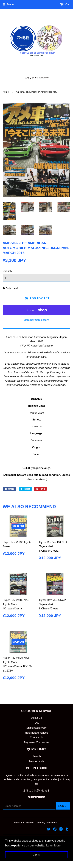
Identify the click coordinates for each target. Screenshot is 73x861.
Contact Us (36, 737)
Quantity (7, 270)
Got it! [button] (36, 854)
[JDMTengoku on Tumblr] (67, 829)
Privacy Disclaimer (47, 822)
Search (36, 756)
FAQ (36, 722)
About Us (36, 717)
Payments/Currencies (36, 742)
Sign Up (63, 805)
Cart (67, 4)
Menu (10, 4)
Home (6, 91)
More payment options (36, 319)
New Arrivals (36, 761)
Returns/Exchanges (36, 732)
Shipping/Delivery (36, 727)
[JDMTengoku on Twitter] (48, 829)
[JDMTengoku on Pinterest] (55, 829)
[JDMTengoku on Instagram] (61, 829)
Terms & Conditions (24, 822)
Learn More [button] (53, 845)
